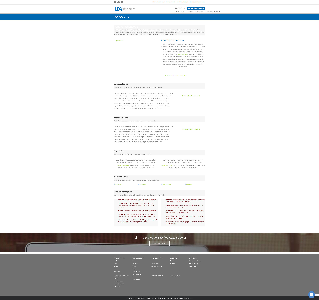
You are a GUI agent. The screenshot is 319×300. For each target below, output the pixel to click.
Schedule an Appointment (196, 8)
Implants (116, 266)
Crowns (134, 266)
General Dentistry (119, 258)
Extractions (172, 261)
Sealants (153, 261)
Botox (134, 277)
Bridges (134, 269)
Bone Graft (172, 263)
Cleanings (116, 278)
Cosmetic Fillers (136, 279)
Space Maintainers (155, 269)
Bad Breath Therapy (118, 281)
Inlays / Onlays (117, 271)
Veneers (134, 261)
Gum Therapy (192, 258)
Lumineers (135, 263)
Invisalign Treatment (157, 275)
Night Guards (117, 286)
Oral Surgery (174, 258)
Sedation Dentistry (175, 275)
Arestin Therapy (192, 266)
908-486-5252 (180, 8)
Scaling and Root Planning (195, 261)
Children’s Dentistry (157, 258)
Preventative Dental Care (121, 275)
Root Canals (116, 261)
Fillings (115, 263)
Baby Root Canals (155, 263)
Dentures (116, 269)
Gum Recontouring (193, 263)
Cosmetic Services (138, 258)
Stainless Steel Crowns (156, 266)
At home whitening (137, 274)
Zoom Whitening (136, 271)
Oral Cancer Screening (119, 283)
